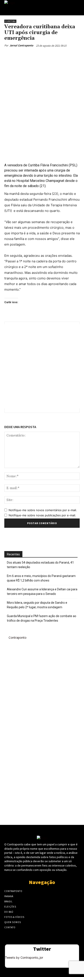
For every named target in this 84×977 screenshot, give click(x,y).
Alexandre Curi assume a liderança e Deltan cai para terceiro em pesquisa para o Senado (42, 592)
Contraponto (17, 637)
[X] (32, 55)
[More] (62, 55)
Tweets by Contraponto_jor (24, 957)
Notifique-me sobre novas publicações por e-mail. (42, 515)
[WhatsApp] (52, 55)
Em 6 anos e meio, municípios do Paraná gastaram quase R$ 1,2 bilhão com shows (41, 578)
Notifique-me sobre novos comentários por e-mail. (43, 510)
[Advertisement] (42, 108)
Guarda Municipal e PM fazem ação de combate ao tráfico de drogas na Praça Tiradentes (41, 618)
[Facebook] (22, 55)
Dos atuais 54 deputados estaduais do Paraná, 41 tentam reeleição (40, 565)
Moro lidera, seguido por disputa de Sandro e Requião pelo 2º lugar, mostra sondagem (37, 605)
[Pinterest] (42, 55)
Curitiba (10, 21)
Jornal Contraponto (21, 45)
